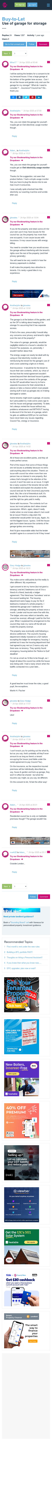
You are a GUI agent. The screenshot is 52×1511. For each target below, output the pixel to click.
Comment (43, 44)
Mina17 (13, 62)
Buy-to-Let (13, 19)
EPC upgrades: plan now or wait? (21, 968)
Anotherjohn (15, 110)
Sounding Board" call (20, 922)
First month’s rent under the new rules (23, 946)
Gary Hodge (15, 565)
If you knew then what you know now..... (24, 962)
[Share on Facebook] (20, 97)
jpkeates (14, 217)
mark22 (13, 852)
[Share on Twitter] (26, 97)
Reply (14, 136)
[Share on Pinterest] (32, 97)
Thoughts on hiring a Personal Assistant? (24, 957)
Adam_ (13, 150)
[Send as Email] (13, 97)
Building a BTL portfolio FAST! (20, 952)
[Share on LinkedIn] (39, 97)
